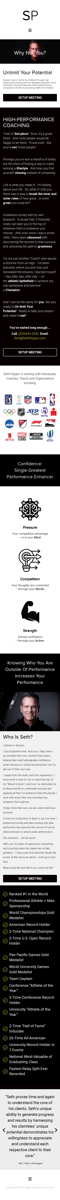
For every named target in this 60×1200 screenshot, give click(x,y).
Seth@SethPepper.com (29, 338)
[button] (30, 97)
